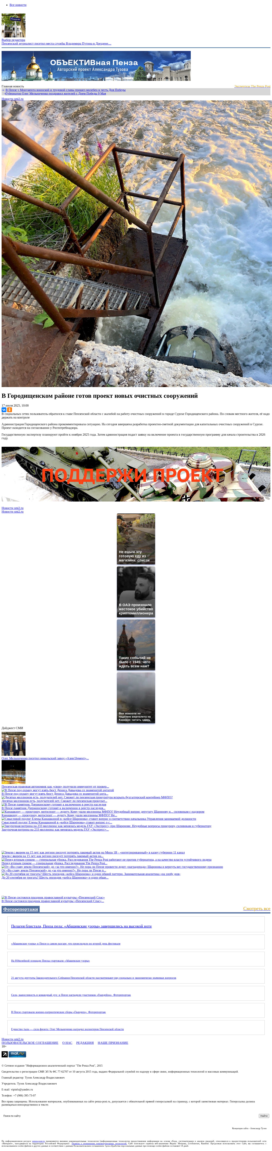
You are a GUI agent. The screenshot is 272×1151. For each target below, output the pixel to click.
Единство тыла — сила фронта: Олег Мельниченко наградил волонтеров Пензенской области (67, 1029)
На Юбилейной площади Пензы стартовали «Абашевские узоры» (50, 960)
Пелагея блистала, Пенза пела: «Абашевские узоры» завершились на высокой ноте (81, 926)
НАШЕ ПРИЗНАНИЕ (113, 1042)
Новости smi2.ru (12, 99)
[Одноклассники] (9, 409)
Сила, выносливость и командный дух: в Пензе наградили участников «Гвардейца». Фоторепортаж (71, 995)
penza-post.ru (38, 1141)
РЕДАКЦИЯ (85, 1042)
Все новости (18, 5)
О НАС (67, 1042)
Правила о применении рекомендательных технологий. (99, 1143)
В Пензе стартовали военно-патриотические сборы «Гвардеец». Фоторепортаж (58, 1012)
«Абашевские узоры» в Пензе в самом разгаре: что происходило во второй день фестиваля (65, 943)
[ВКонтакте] (4, 409)
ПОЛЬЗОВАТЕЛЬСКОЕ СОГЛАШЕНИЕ (30, 1042)
